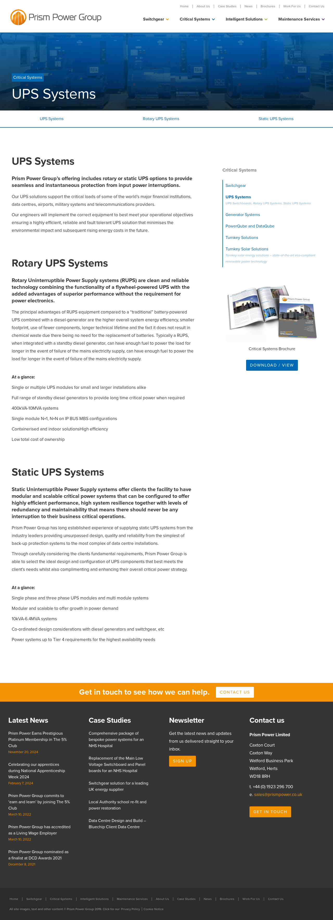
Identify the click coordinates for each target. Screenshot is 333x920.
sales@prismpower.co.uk (278, 794)
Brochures (268, 6)
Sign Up (182, 761)
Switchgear (34, 899)
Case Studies (227, 6)
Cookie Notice (154, 909)
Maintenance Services (132, 899)
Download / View (272, 365)
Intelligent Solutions (94, 899)
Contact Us (316, 6)
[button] (156, 19)
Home (184, 6)
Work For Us (292, 6)
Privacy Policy (130, 909)
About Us (203, 6)
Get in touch (270, 811)
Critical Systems (61, 899)
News (249, 6)
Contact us (235, 692)
